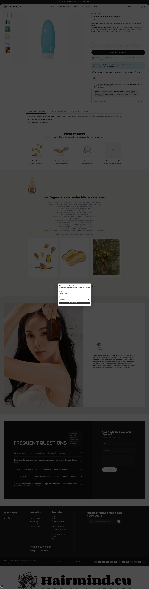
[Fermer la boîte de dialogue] (90, 284)
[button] (1, 586)
